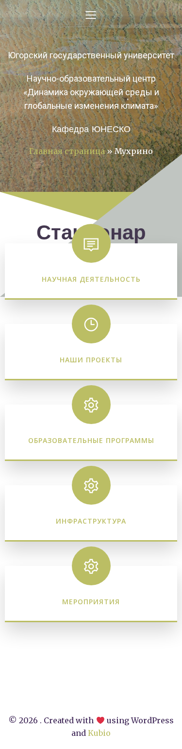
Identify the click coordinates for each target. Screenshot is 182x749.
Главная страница (67, 151)
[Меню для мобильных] (91, 14)
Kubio (99, 733)
